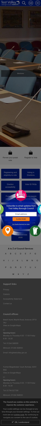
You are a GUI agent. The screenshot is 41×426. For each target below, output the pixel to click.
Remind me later (24, 224)
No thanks (15, 224)
